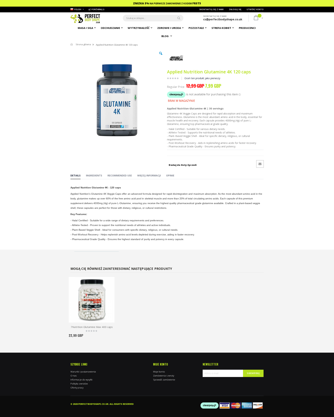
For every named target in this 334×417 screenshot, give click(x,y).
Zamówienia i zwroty (163, 375)
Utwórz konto (255, 9)
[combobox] (153, 18)
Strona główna (83, 44)
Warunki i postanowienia (83, 371)
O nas (73, 375)
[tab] (78, 176)
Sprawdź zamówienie (164, 379)
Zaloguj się (235, 9)
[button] (160, 56)
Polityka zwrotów (79, 383)
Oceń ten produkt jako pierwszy (202, 78)
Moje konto (159, 371)
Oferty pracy (77, 387)
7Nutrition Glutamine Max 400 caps (92, 327)
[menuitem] (247, 27)
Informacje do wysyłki (81, 379)
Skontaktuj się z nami (211, 9)
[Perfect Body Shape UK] (85, 18)
